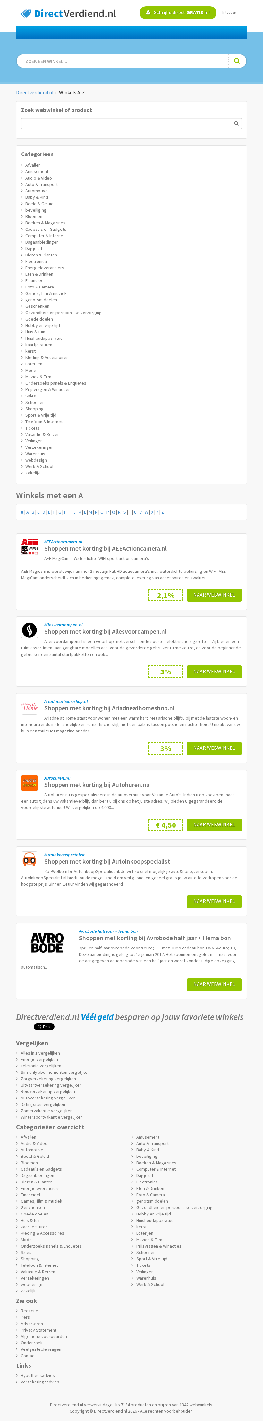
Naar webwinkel (214, 594)
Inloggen (229, 12)
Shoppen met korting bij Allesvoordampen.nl (105, 631)
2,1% (165, 595)
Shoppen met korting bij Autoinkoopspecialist (107, 861)
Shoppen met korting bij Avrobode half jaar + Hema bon (155, 938)
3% (165, 672)
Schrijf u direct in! (181, 12)
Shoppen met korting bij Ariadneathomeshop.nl (109, 708)
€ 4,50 (166, 825)
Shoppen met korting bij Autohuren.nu (97, 785)
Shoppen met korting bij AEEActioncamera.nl (105, 548)
